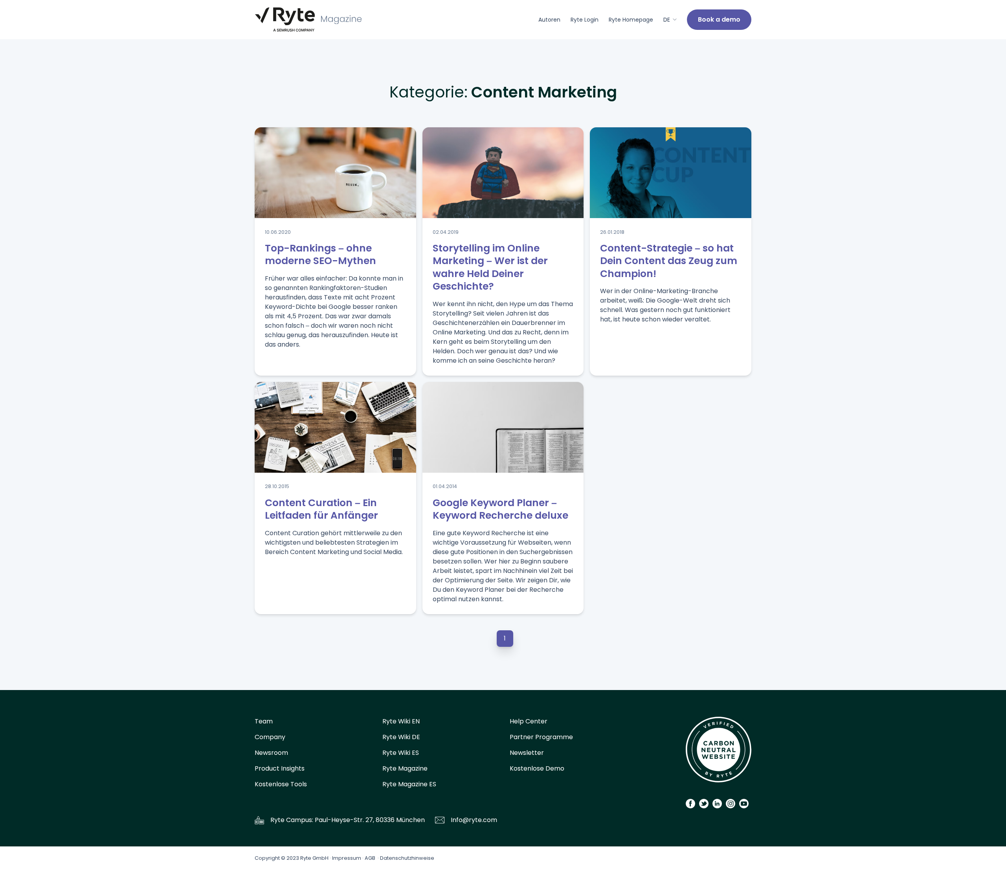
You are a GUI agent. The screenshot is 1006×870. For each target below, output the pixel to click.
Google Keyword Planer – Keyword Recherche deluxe (500, 509)
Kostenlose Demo (537, 768)
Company (270, 737)
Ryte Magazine (405, 768)
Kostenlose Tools (281, 784)
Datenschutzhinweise (407, 858)
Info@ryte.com (474, 819)
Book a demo (719, 19)
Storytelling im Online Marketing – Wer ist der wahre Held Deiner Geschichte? (490, 267)
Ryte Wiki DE (401, 737)
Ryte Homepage (631, 20)
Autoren (549, 20)
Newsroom (271, 752)
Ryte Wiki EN (401, 721)
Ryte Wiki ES (400, 752)
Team (264, 721)
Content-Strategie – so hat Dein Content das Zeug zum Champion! (668, 261)
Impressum (346, 858)
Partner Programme (541, 737)
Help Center (528, 721)
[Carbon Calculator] (718, 752)
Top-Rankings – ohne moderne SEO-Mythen (320, 254)
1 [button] (505, 638)
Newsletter (527, 752)
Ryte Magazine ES (409, 784)
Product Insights (280, 768)
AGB (370, 858)
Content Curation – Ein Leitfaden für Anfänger (321, 509)
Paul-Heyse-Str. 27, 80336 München (370, 819)
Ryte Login (584, 20)
